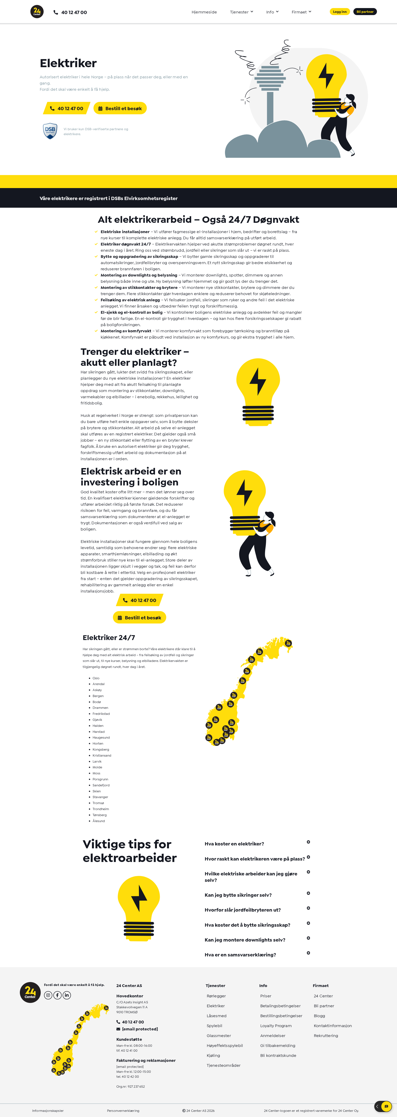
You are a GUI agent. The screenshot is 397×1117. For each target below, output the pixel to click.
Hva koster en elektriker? (234, 843)
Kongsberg (101, 749)
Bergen (98, 695)
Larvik (97, 761)
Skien (97, 791)
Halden (98, 725)
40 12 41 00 (129, 1050)
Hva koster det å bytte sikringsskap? (247, 924)
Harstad (99, 731)
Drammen (100, 707)
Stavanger (100, 797)
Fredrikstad (101, 713)
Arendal (99, 683)
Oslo (96, 678)
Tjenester (239, 11)
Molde (97, 767)
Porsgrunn (100, 779)
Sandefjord (101, 785)
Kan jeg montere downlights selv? (245, 939)
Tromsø (98, 803)
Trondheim (101, 809)
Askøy (97, 689)
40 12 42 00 (130, 1076)
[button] (257, 843)
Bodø (97, 701)
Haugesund (101, 737)
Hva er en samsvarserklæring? (240, 954)
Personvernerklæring (123, 1110)
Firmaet (299, 11)
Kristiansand (102, 755)
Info (270, 11)
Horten (98, 743)
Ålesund (99, 821)
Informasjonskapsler (48, 1110)
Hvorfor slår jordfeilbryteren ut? (243, 909)
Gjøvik (97, 719)
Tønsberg (100, 815)
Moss (96, 773)
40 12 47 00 (74, 12)
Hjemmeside (204, 11)
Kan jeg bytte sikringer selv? (238, 895)
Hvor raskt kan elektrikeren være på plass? (255, 858)
